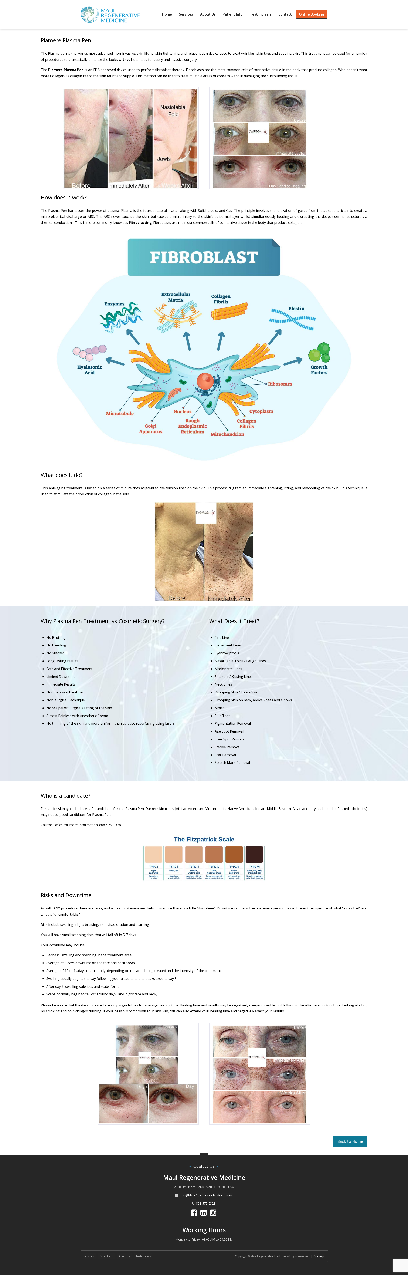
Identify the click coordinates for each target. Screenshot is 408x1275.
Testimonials (260, 14)
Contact (285, 14)
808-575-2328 (205, 1203)
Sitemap (319, 1256)
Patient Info (233, 14)
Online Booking (311, 14)
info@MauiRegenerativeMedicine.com (206, 1195)
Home (167, 14)
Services (186, 14)
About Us (207, 14)
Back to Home (350, 1141)
